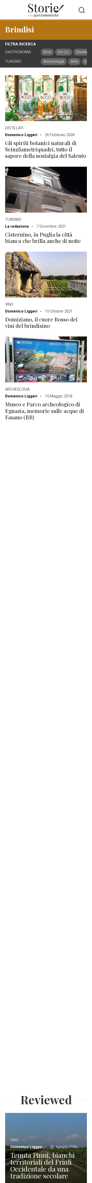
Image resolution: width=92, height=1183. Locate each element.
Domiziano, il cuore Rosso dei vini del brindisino (41, 322)
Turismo (13, 219)
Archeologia (17, 389)
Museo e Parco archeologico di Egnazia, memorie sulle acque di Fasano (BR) (44, 410)
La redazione (17, 226)
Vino (9, 304)
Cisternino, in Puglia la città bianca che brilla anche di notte (43, 237)
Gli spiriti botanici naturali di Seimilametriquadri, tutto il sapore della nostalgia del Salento (45, 149)
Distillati (14, 128)
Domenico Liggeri (21, 135)
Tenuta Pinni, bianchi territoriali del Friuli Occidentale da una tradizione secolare (42, 1165)
